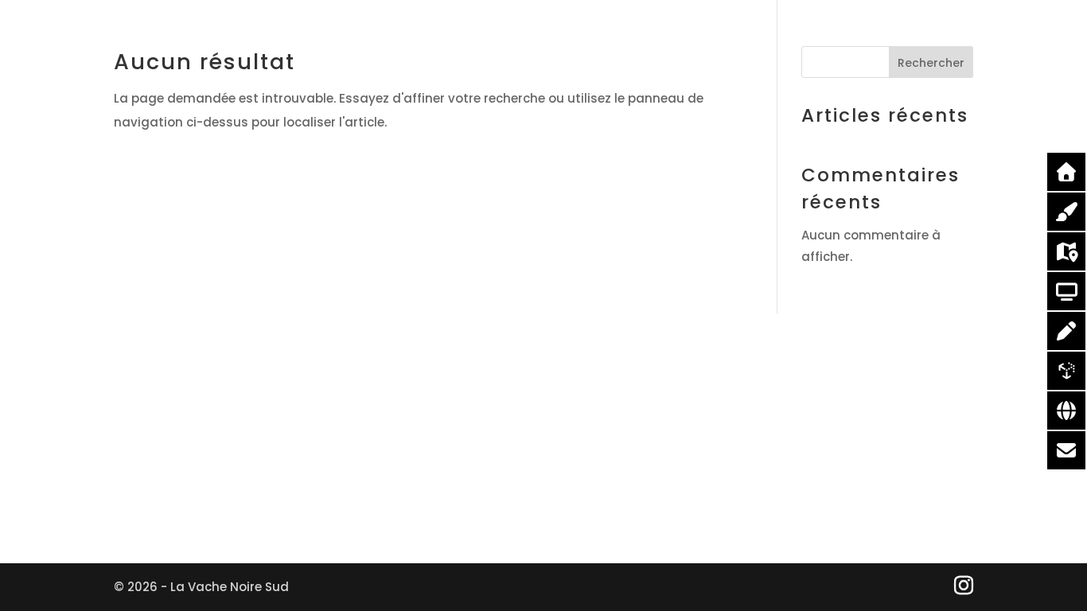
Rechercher (931, 63)
